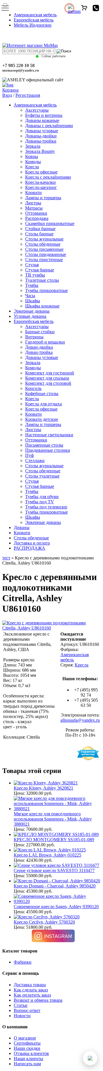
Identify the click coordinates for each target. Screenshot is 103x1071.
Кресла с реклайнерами (48, 177)
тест (6, 557)
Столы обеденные (42, 244)
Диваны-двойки (41, 135)
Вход (7, 95)
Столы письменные (44, 249)
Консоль (33, 388)
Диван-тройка (39, 352)
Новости (22, 1015)
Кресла (32, 166)
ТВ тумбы (35, 275)
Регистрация (27, 95)
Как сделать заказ (31, 989)
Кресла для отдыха (43, 403)
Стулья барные (39, 269)
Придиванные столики (47, 450)
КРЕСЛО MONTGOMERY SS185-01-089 (54, 839)
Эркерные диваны (31, 311)
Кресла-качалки (40, 182)
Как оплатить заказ (32, 995)
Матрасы (34, 208)
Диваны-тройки (40, 141)
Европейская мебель (34, 19)
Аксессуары (37, 110)
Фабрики (22, 962)
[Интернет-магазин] (30, 45)
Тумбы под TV (39, 501)
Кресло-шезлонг (41, 187)
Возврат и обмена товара (38, 1000)
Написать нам (27, 1063)
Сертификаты (27, 1043)
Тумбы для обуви (42, 496)
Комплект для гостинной (49, 372)
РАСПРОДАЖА (29, 548)
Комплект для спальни (47, 378)
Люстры (33, 202)
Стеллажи (35, 460)
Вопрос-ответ (27, 1010)
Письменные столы (44, 445)
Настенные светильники (49, 434)
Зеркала (32, 146)
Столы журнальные (44, 238)
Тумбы (31, 285)
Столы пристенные (44, 259)
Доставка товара (30, 984)
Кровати (33, 192)
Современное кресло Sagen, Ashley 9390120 (56, 906)
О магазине (25, 1038)
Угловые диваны (30, 316)
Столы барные (39, 233)
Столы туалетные (42, 476)
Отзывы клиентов (31, 1053)
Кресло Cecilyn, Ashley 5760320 (44, 922)
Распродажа (36, 218)
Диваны (21, 527)
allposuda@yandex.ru (80, 720)
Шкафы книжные (42, 305)
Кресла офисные (41, 171)
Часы (30, 295)
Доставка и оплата (32, 543)
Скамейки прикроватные (49, 223)
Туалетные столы (42, 280)
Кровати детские (41, 419)
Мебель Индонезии (33, 25)
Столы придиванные (45, 254)
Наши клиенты (28, 1058)
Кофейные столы (41, 393)
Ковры (31, 156)
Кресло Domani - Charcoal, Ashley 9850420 (55, 885)
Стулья (32, 264)
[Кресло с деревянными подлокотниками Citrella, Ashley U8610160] (51, 628)
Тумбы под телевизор (46, 506)
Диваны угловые (41, 130)
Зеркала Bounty (40, 151)
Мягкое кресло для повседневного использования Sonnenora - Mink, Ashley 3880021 (53, 819)
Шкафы (32, 300)
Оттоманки (36, 213)
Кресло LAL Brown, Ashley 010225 (47, 855)
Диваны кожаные (42, 120)
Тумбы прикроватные (46, 290)
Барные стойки (40, 331)
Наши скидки (27, 1048)
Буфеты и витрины (43, 115)
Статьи (20, 1005)
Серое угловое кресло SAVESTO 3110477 (54, 870)
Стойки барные (40, 228)
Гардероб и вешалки (45, 342)
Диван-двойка (39, 347)
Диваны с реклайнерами (49, 125)
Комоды (33, 161)
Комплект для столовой (48, 383)
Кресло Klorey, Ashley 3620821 (43, 788)
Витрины (34, 336)
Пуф (29, 455)
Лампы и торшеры (43, 197)
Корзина (10, 90)
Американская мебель (35, 14)
